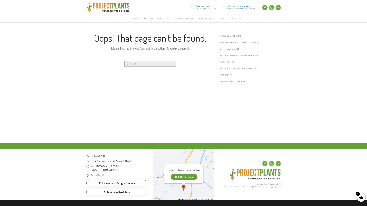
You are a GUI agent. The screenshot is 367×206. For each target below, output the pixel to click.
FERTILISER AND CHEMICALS (238, 42)
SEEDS (224, 75)
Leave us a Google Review (118, 183)
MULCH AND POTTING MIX (236, 55)
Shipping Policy (275, 187)
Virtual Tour (164, 19)
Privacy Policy (229, 187)
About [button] (136, 19)
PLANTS (225, 62)
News (222, 19)
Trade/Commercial (184, 19)
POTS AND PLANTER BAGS (236, 68)
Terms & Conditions (244, 187)
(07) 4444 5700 (203, 6)
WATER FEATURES (231, 81)
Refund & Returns (260, 187)
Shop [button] (150, 19)
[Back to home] (107, 7)
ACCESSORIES (228, 35)
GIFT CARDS (227, 48)
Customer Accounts (238, 6)
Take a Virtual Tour (118, 192)
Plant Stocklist (207, 19)
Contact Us (235, 19)
